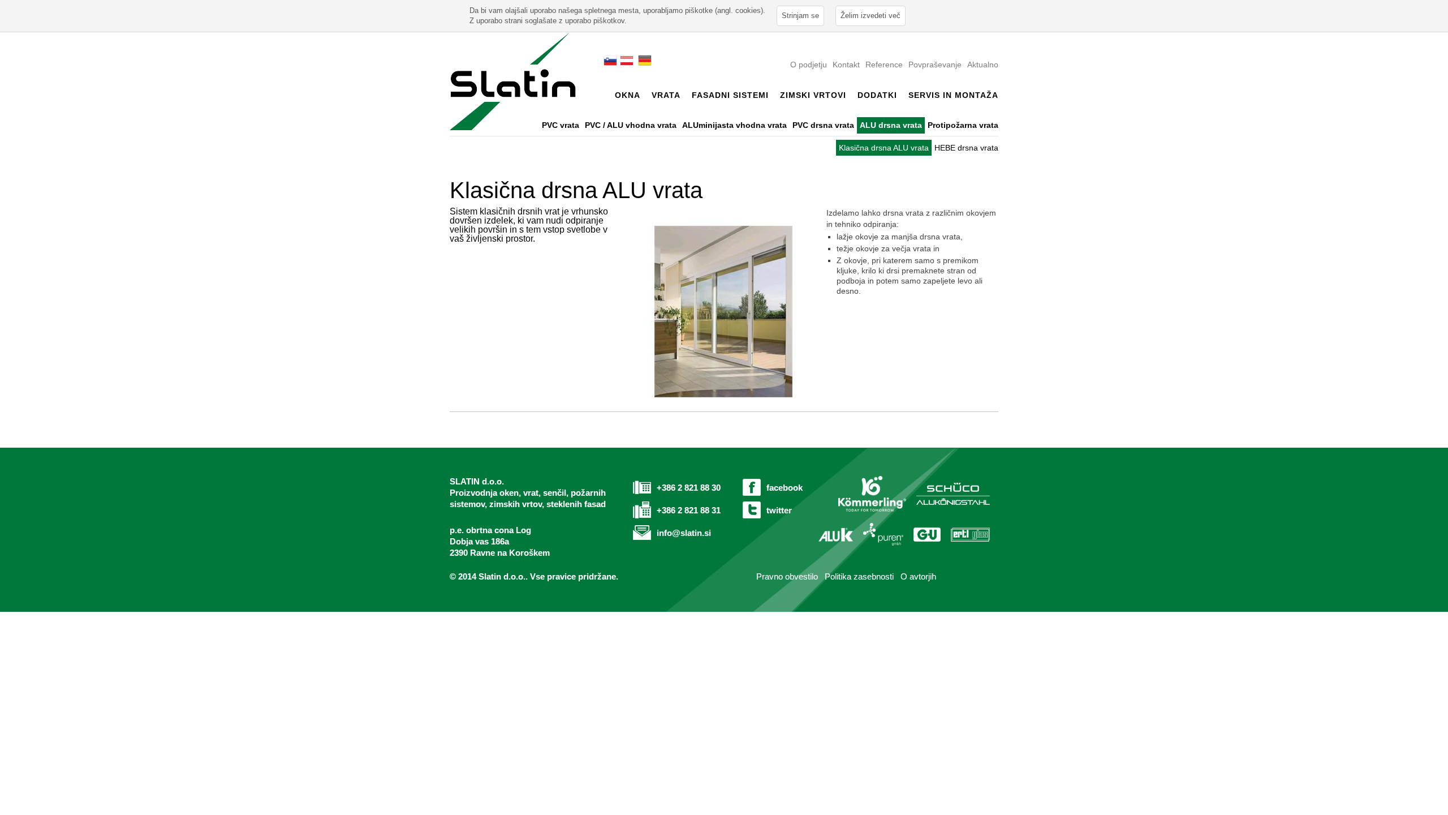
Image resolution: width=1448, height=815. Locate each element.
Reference (884, 64)
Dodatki (877, 95)
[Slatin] (513, 80)
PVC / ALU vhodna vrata (630, 125)
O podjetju (808, 64)
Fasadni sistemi (730, 95)
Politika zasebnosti (859, 576)
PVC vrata (560, 125)
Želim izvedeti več (870, 15)
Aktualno (982, 64)
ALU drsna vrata (891, 125)
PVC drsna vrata (823, 125)
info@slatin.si (684, 533)
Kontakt (846, 64)
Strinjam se (800, 15)
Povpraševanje (935, 64)
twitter (779, 510)
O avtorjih (918, 576)
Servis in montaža (953, 95)
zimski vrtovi (813, 95)
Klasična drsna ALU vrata (884, 147)
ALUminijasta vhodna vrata (734, 125)
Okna (627, 95)
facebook (784, 487)
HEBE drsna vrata (966, 147)
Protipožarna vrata (963, 125)
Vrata (666, 95)
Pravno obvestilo (786, 576)
